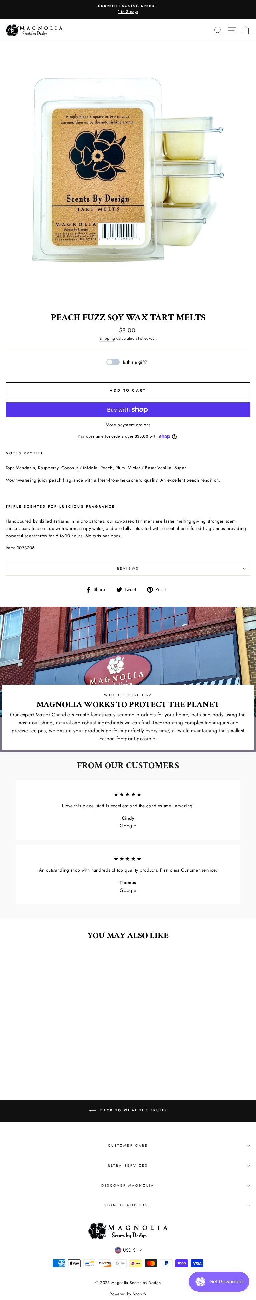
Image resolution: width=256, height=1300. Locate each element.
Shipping (107, 338)
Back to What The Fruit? (132, 1110)
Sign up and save (128, 1205)
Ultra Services (128, 1165)
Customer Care (128, 1145)
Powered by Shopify (128, 1294)
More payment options (128, 424)
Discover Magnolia (127, 1185)
